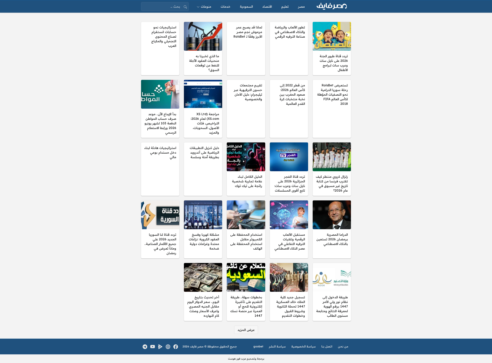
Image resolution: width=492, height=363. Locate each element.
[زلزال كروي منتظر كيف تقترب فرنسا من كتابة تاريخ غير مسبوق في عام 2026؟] (332, 169)
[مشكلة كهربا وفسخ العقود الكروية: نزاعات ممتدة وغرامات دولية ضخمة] (203, 229)
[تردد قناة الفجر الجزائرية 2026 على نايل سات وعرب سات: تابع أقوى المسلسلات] (289, 169)
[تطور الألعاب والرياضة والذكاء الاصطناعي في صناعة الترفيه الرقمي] (289, 48)
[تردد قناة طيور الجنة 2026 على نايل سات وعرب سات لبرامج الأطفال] (332, 48)
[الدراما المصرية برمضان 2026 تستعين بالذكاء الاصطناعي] (332, 229)
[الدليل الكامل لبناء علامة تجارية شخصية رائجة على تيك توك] (246, 169)
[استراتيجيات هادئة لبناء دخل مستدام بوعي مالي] (160, 169)
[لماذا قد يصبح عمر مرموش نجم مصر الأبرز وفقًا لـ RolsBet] (246, 48)
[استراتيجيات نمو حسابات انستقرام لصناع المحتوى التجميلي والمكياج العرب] (160, 48)
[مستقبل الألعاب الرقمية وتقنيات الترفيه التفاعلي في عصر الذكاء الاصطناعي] (289, 229)
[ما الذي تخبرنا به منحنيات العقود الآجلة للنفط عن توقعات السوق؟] (203, 48)
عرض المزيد (246, 330)
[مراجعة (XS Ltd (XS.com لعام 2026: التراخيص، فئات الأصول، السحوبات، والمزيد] (203, 109)
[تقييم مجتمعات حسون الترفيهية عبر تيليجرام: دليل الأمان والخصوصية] (246, 109)
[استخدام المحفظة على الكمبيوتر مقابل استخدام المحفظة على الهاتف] (246, 229)
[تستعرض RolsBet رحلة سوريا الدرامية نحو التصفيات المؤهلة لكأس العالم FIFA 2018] (332, 109)
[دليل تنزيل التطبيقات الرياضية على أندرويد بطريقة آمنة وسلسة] (203, 169)
